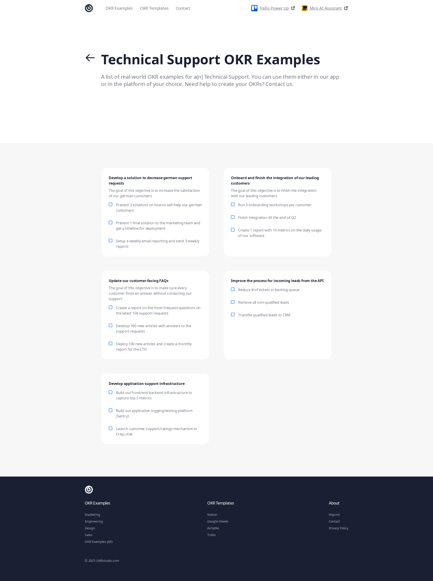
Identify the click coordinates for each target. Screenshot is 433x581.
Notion (212, 514)
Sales (88, 535)
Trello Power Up (274, 8)
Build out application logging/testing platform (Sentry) (154, 413)
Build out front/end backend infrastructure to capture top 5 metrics (154, 395)
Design (90, 528)
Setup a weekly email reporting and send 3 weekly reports (157, 243)
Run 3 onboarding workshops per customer (275, 204)
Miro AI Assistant (326, 8)
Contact (183, 8)
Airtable (213, 528)
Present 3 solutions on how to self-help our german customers (159, 207)
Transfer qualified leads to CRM (264, 314)
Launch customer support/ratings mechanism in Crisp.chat (156, 431)
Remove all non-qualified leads (263, 302)
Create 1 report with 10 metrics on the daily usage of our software (279, 233)
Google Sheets (217, 521)
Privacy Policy (338, 528)
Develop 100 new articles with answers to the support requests (153, 328)
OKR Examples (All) (99, 541)
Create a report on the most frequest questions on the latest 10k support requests (158, 310)
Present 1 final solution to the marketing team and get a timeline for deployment (158, 225)
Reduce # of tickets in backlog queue (268, 289)
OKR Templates (154, 8)
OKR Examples (119, 8)
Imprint (334, 514)
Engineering (94, 521)
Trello (211, 535)
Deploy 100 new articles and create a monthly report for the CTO (154, 346)
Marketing (92, 514)
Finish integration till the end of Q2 (267, 217)
